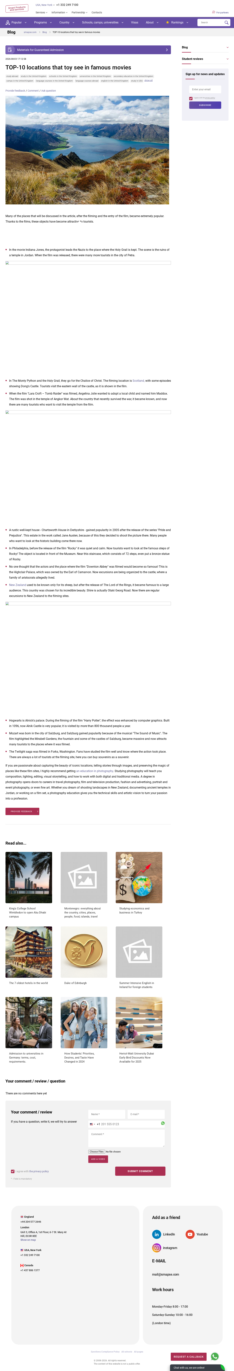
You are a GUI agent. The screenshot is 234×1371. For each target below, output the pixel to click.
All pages (138, 1351)
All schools (126, 1351)
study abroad (12, 76)
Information (58, 12)
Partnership (78, 12)
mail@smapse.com (165, 1274)
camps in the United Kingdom (19, 81)
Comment (33, 90)
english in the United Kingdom (114, 81)
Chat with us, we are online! (189, 1367)
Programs (40, 22)
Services (40, 12)
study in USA (137, 81)
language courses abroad (87, 81)
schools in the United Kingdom (63, 76)
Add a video (98, 1159)
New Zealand (17, 585)
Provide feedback (15, 90)
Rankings (177, 22)
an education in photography (94, 771)
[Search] (227, 23)
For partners (222, 12)
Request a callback (189, 1356)
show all (148, 80)
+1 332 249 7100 (67, 5)
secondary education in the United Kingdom (133, 76)
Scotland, (139, 380)
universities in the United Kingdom (95, 76)
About (150, 22)
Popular (17, 22)
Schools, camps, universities (100, 22)
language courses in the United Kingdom (54, 81)
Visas (134, 22)
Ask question (48, 90)
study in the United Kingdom (33, 76)
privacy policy (210, 98)
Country (64, 22)
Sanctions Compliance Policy (105, 1351)
